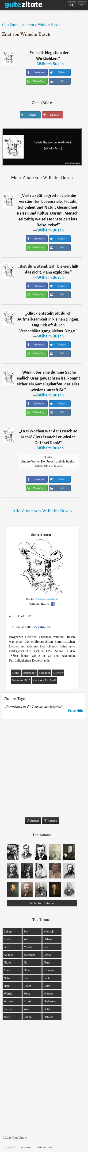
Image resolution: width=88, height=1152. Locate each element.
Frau (26, 978)
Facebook (10, 1147)
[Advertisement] (44, 769)
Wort (27, 1009)
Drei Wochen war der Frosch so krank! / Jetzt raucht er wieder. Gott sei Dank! (49, 436)
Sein (26, 931)
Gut (26, 962)
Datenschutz (44, 1147)
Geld (47, 1009)
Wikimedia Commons (46, 598)
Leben (8, 931)
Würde (8, 993)
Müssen (49, 993)
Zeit (46, 947)
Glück (7, 962)
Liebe (7, 939)
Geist (47, 986)
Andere (8, 954)
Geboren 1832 (21, 680)
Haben (48, 939)
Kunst (27, 1001)
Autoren (33, 820)
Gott (6, 947)
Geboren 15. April (44, 680)
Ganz (47, 962)
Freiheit (9, 1009)
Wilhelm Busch (50, 63)
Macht (28, 947)
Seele (47, 978)
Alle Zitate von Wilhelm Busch (42, 510)
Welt (27, 939)
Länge (28, 1017)
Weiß (7, 1017)
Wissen (8, 1001)
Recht (27, 986)
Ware (27, 993)
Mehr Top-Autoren (42, 903)
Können (49, 970)
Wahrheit (29, 954)
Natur (7, 978)
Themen (50, 820)
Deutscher (29, 672)
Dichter (58, 672)
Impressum (26, 1147)
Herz (7, 986)
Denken (49, 1017)
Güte (27, 970)
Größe (47, 954)
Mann (15, 672)
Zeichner (44, 672)
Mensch (49, 931)
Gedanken (50, 1001)
